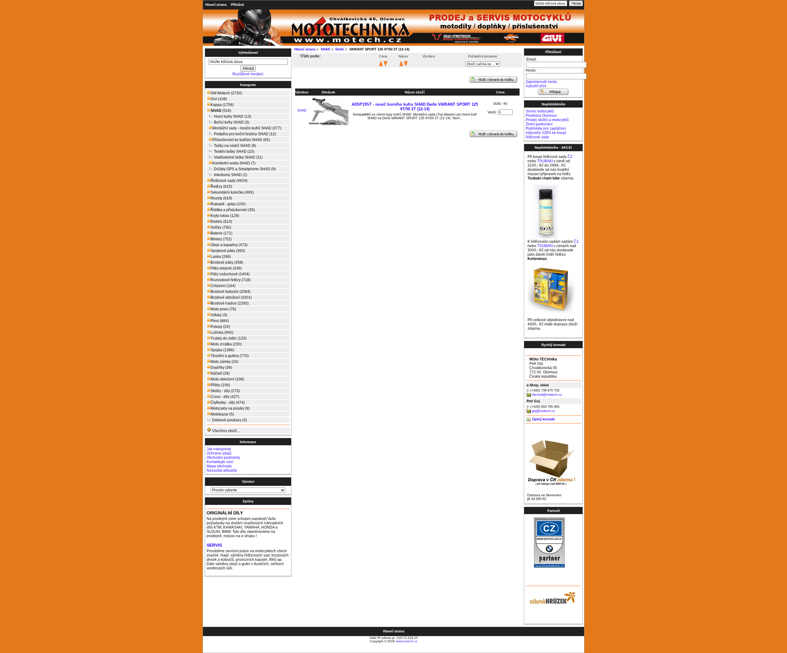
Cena (500, 92)
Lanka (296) (221, 256)
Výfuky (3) (219, 315)
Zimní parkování (539, 124)
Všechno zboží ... (225, 431)
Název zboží (415, 92)
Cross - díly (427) (225, 397)
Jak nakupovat (219, 449)
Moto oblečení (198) (227, 379)
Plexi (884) (220, 321)
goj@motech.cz (543, 411)
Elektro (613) (221, 221)
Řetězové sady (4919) (229, 181)
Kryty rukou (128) (225, 216)
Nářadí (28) (220, 373)
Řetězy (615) (221, 186)
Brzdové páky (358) (227, 262)
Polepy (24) (220, 327)
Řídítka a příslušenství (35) (233, 210)
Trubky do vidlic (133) (229, 338)
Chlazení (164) (223, 286)
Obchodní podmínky (223, 457)
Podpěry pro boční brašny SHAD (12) (245, 134)
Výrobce (301, 92)
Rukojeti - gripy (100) (228, 204)
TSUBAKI (545, 161)
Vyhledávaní (248, 52)
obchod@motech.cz (547, 394)
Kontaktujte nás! (220, 462)
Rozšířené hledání (247, 74)
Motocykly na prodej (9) (230, 408)
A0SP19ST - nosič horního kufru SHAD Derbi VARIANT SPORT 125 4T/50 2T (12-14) (415, 106)
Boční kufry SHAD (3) (231, 122)
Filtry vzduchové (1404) (230, 274)
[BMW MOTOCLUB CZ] (549, 566)
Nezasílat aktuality (222, 470)
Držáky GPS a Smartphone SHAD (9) (245, 169)
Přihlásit (237, 4)
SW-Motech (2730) (226, 93)
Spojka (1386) (222, 350)
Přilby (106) (220, 385)
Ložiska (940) (222, 332)
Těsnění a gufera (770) (230, 356)
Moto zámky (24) (224, 362)
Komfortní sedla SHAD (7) (233, 163)
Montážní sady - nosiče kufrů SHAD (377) (246, 128)
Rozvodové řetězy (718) (231, 280)
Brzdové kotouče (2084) (231, 291)
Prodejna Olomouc (541, 115)
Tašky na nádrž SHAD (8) (235, 146)
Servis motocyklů (540, 111)
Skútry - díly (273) (225, 391)
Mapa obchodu (219, 466)
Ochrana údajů (219, 453)
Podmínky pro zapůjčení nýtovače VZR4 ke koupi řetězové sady (546, 132)
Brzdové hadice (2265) (230, 303)
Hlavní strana (216, 4)
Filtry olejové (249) (226, 268)
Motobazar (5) (222, 414)
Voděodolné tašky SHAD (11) (238, 157)
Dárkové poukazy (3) (229, 420)
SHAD (301, 110)
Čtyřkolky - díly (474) (228, 402)
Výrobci (248, 481)
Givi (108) (219, 99)
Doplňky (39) (221, 367)
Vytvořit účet (536, 86)
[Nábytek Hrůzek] (550, 598)
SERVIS (214, 545)
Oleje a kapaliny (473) (229, 245)
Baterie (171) (221, 233)
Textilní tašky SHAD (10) (234, 151)
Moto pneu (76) (223, 309)
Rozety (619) (221, 198)
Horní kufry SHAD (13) (232, 116)
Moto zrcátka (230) (226, 344)
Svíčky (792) (221, 227)
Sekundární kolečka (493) (232, 192)
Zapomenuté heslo (541, 82)
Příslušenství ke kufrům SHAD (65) (241, 140)
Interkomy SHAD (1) (230, 175)
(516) (221, 110)
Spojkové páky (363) (228, 251)
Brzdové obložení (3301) (231, 297)
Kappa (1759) (222, 105)
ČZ (570, 157)
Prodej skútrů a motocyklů (547, 120)
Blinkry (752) (221, 239)
